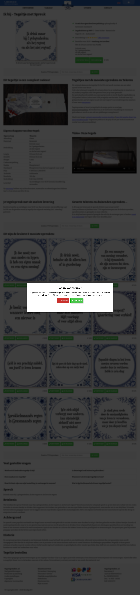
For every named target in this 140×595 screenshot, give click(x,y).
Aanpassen (63, 301)
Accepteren (77, 301)
